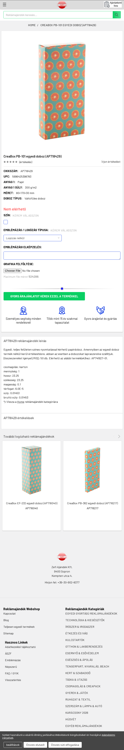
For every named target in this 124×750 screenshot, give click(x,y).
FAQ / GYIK (12, 673)
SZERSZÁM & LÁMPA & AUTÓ (83, 706)
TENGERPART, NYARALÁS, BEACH (87, 666)
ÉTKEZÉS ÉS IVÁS (76, 633)
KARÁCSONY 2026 (76, 712)
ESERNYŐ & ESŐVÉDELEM (82, 653)
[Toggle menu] (4, 4)
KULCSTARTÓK (74, 640)
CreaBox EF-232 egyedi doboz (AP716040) (31, 503)
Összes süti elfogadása (65, 745)
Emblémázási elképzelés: (23, 247)
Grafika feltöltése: (19, 264)
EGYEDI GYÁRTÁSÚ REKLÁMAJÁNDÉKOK (91, 613)
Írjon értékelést (111, 161)
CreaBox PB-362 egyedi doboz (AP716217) (92, 503)
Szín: (21, 215)
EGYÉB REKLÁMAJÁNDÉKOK (83, 726)
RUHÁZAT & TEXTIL (78, 699)
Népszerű (11, 666)
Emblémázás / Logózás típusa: (40, 230)
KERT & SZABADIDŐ (77, 673)
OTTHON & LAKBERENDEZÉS (84, 646)
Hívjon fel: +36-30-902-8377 (62, 582)
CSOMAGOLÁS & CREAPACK (82, 686)
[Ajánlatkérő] (114, 4)
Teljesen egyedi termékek (19, 626)
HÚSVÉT (70, 719)
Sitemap (8, 633)
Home (20, 401)
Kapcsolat (9, 613)
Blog (6, 620)
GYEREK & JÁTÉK (76, 693)
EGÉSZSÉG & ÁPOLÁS (79, 659)
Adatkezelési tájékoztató (20, 647)
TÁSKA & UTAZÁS (76, 679)
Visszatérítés (13, 680)
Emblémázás (13, 660)
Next (119, 436)
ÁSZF (8, 653)
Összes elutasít (35, 745)
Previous (115, 436)
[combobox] (62, 14)
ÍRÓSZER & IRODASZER (79, 626)
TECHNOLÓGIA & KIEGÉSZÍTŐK (85, 620)
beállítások (13, 745)
